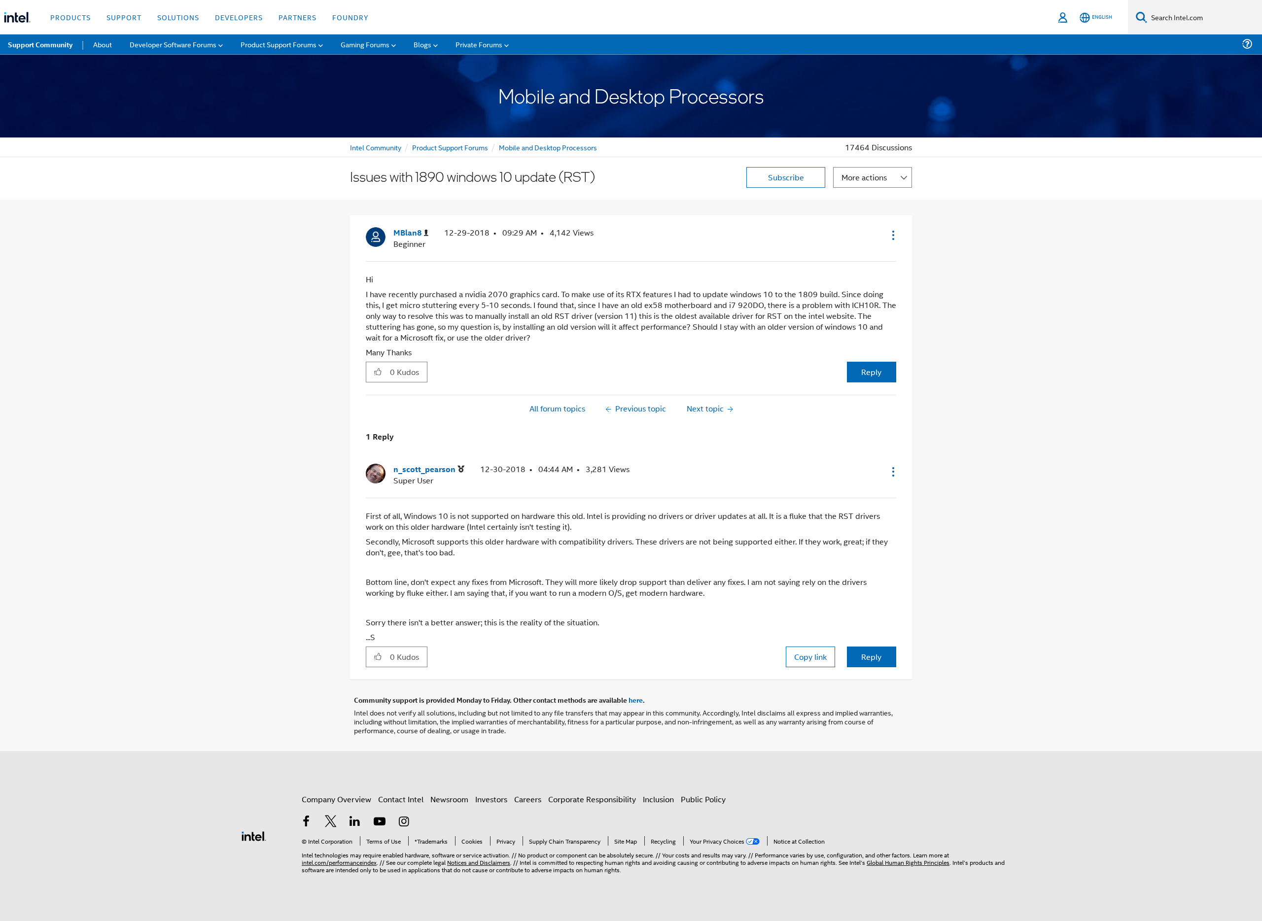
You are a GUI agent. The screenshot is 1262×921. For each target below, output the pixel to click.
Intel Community (375, 147)
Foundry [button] (350, 17)
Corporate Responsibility (592, 799)
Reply (871, 371)
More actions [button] (864, 177)
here (636, 699)
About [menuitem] (102, 44)
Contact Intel (400, 799)
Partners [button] (297, 17)
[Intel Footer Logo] (254, 835)
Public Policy (703, 799)
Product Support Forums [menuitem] (278, 44)
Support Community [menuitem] (40, 44)
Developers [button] (239, 17)
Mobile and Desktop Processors (548, 147)
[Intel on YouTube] (379, 822)
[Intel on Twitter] (330, 822)
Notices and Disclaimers (478, 862)
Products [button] (70, 17)
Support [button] (123, 17)
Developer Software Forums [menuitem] (173, 44)
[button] (892, 235)
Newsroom (449, 799)
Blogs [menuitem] (422, 44)
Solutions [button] (178, 17)
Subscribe (786, 177)
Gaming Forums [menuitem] (365, 44)
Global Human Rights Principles (908, 862)
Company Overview (336, 799)
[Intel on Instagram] (403, 822)
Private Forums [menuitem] (479, 44)
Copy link (810, 656)
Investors (491, 799)
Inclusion (658, 799)
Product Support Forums (450, 147)
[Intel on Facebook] (306, 822)
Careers (527, 799)
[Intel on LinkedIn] (355, 822)
